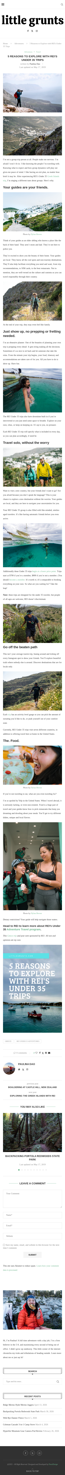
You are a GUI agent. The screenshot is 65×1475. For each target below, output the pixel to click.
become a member (17, 580)
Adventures (19, 43)
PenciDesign (53, 1464)
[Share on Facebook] (40, 1053)
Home (5, 43)
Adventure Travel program (24, 929)
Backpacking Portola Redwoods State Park (21, 1411)
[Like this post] (36, 1053)
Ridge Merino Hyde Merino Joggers (18, 1405)
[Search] (61, 4)
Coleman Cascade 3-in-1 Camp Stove (19, 1424)
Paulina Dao (35, 64)
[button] (5, 1141)
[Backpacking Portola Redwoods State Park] (32, 1132)
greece (8, 1041)
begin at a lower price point (44, 571)
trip (9, 714)
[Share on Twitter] (43, 1053)
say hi (20, 1357)
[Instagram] (37, 31)
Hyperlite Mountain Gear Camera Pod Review (22, 1431)
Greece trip (12, 936)
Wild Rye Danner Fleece (13, 1418)
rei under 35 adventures (28, 1041)
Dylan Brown (36, 234)
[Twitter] (32, 31)
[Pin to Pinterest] (46, 1053)
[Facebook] (28, 31)
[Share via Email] (49, 1053)
